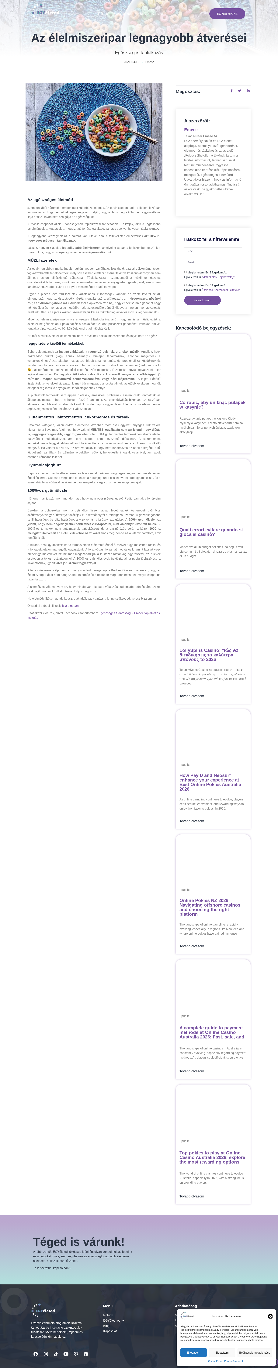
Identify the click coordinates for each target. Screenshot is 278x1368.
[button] (270, 1316)
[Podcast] (75, 1354)
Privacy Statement (233, 1361)
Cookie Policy (215, 1361)
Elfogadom (193, 1352)
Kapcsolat (158, 13)
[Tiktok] (55, 1354)
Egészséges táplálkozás (139, 52)
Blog (143, 13)
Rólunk (103, 13)
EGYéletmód (122, 13)
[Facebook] (35, 1354)
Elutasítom (222, 1352)
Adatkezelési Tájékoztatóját (218, 277)
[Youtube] (65, 1354)
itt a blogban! (70, 605)
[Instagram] (45, 1354)
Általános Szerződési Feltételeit (221, 289)
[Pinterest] (85, 1354)
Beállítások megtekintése (254, 1352)
